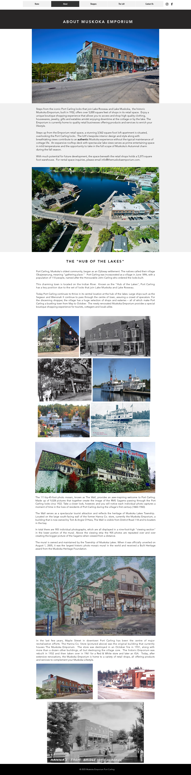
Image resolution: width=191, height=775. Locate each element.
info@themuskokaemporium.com (120, 159)
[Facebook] (172, 4)
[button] (93, 4)
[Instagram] (167, 4)
